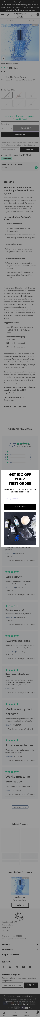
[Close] (36, 472)
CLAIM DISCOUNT (20, 507)
